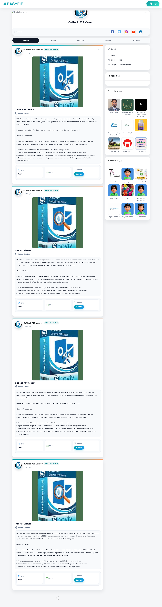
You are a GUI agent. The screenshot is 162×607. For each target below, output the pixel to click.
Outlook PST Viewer (33, 49)
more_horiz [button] (99, 49)
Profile (53, 40)
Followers (108, 40)
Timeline (26, 40)
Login (153, 4)
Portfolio (136, 40)
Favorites (81, 40)
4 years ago (27, 53)
